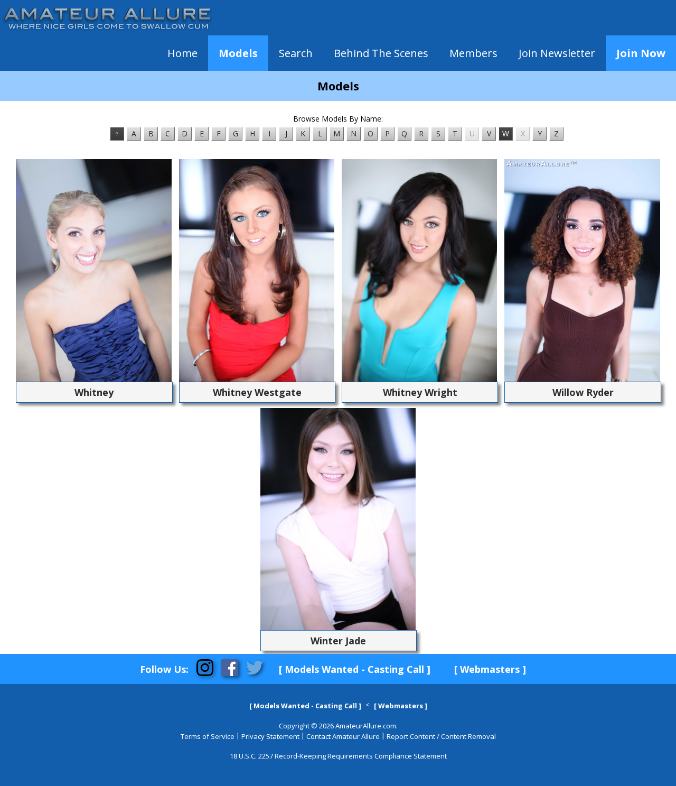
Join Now (640, 53)
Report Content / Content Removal (441, 736)
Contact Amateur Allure (343, 736)
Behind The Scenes (381, 53)
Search (296, 53)
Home (182, 53)
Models (238, 53)
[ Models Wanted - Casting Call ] (354, 669)
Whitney (94, 392)
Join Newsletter (557, 53)
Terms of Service (207, 736)
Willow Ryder (583, 392)
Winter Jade (338, 640)
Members (473, 53)
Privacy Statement (270, 736)
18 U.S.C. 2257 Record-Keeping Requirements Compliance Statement (338, 756)
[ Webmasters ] (490, 669)
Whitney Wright (420, 392)
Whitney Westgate (257, 392)
